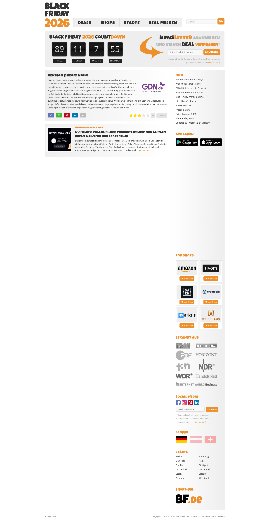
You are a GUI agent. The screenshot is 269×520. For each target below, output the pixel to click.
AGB (214, 516)
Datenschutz (213, 62)
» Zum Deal (145, 150)
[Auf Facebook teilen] (51, 115)
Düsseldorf (181, 469)
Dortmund (204, 469)
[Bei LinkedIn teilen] (75, 115)
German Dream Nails (89, 127)
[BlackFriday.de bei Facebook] (179, 404)
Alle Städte (204, 478)
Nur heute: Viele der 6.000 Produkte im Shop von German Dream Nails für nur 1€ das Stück (120, 134)
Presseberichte (183, 105)
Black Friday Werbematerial (190, 96)
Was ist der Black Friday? (188, 84)
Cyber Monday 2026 (186, 114)
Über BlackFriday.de (186, 101)
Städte (132, 23)
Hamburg (204, 456)
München (181, 460)
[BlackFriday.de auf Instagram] (185, 404)
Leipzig (202, 473)
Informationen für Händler (189, 92)
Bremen (180, 478)
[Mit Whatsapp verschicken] (59, 115)
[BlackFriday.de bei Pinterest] (191, 404)
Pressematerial (183, 109)
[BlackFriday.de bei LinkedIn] (197, 404)
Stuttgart (203, 465)
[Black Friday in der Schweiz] (209, 442)
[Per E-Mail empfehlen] (83, 115)
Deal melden (163, 23)
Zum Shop (188, 278)
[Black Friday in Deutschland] (183, 442)
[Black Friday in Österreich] (196, 442)
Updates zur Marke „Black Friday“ (193, 122)
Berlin (179, 456)
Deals (84, 23)
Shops (108, 23)
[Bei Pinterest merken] (67, 115)
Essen (179, 473)
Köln (201, 460)
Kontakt (221, 516)
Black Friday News (185, 118)
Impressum (192, 516)
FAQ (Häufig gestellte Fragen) (191, 88)
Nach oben (51, 516)
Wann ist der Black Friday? (189, 79)
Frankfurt (180, 465)
